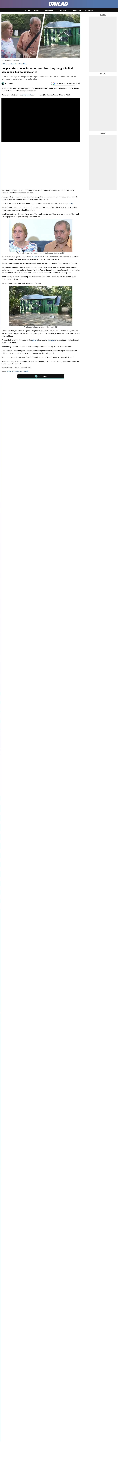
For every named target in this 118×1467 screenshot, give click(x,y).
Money (9, 371)
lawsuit (34, 257)
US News (16, 60)
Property (26, 371)
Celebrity (77, 10)
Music (36, 10)
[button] (79, 84)
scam (71, 203)
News (27, 10)
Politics (89, 10)
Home (3, 60)
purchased (26, 95)
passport (51, 340)
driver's (35, 340)
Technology (49, 10)
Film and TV (63, 10)
